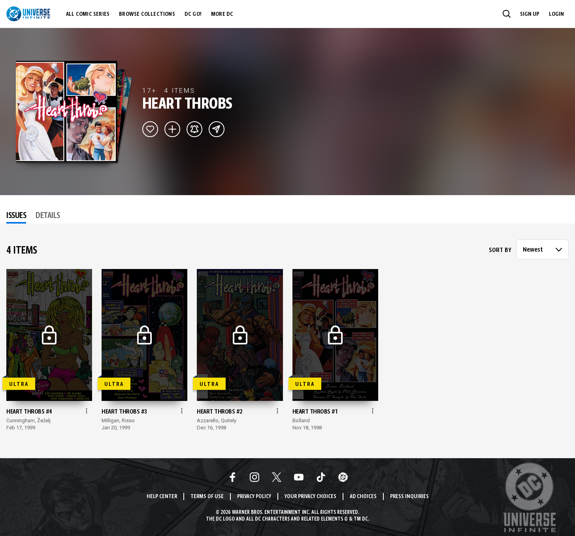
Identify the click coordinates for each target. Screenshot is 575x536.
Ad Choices (363, 496)
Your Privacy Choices (310, 496)
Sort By (500, 250)
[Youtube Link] (299, 477)
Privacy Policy (254, 496)
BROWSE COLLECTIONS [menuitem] (147, 14)
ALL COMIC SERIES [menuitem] (87, 14)
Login (556, 14)
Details (48, 216)
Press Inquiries (409, 496)
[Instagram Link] (254, 477)
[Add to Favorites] (150, 129)
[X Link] (276, 477)
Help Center (162, 496)
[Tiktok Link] (321, 477)
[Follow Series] (194, 129)
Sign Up (529, 14)
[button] (506, 14)
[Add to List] (172, 129)
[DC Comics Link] (343, 477)
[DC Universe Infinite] (28, 14)
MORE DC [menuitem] (222, 14)
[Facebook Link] (232, 477)
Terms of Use (207, 496)
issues (16, 216)
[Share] (216, 129)
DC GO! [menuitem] (193, 14)
